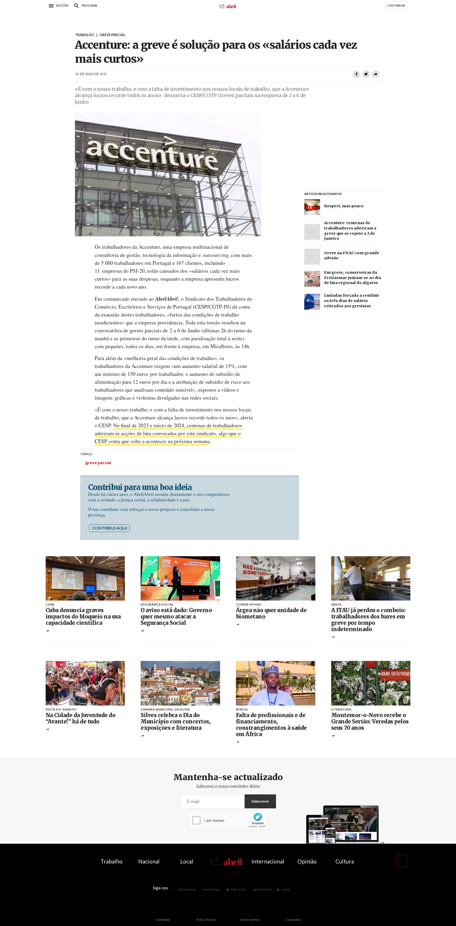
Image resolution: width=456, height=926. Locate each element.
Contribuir (162, 920)
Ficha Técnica (206, 920)
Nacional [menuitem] (149, 861)
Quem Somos (250, 920)
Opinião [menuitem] (307, 861)
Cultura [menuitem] (344, 861)
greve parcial (98, 462)
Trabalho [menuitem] (111, 861)
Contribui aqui (109, 527)
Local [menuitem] (186, 861)
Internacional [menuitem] (267, 861)
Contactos (293, 920)
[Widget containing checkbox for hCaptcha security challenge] (228, 820)
